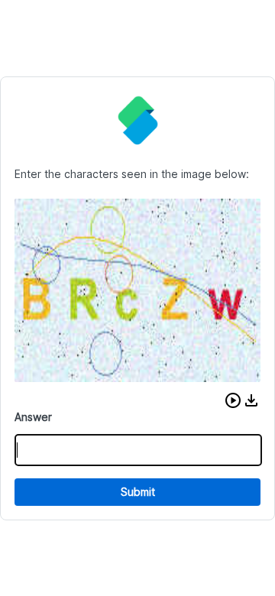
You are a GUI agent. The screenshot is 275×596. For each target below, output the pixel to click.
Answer (33, 416)
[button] (233, 400)
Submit (138, 491)
